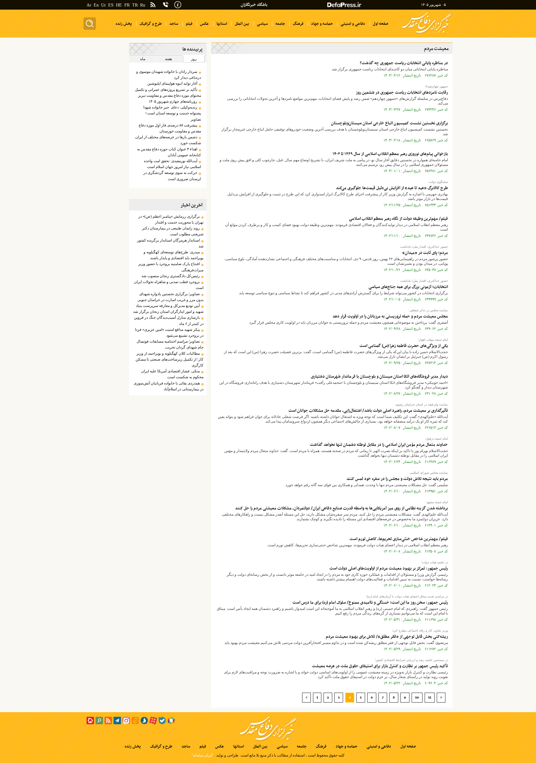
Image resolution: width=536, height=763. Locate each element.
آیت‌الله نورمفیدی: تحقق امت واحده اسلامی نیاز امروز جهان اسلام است (172, 164)
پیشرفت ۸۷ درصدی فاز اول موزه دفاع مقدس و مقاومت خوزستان (170, 128)
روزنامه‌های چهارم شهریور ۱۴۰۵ (173, 101)
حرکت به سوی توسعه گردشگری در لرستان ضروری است (172, 176)
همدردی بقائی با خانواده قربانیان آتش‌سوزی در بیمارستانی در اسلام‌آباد (168, 386)
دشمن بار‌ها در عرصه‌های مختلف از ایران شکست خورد (168, 140)
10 (417, 697)
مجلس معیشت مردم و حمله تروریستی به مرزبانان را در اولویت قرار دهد (390, 316)
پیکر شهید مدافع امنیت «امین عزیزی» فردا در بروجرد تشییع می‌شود (169, 332)
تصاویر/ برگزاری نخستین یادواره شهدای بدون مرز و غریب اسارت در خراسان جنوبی (170, 297)
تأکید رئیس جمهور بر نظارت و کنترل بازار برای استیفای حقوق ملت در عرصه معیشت (380, 666)
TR (135, 5)
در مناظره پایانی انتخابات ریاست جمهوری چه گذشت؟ (404, 63)
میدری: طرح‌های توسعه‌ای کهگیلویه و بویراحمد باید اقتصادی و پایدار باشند (173, 255)
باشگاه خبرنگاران (254, 4)
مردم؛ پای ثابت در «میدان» (425, 252)
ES (111, 5)
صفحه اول (408, 746)
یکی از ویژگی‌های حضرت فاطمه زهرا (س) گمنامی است (404, 345)
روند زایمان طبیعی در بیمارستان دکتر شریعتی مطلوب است (172, 231)
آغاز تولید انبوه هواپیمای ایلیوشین (172, 83)
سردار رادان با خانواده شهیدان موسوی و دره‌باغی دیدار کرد (168, 74)
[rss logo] (153, 5)
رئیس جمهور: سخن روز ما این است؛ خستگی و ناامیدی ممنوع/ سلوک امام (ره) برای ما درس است (370, 602)
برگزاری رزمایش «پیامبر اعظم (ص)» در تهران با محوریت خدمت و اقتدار (170, 219)
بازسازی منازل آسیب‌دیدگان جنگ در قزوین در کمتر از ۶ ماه (168, 320)
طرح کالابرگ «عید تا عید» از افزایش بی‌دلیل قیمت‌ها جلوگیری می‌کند (392, 188)
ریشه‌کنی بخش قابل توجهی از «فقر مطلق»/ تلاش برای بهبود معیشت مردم (387, 636)
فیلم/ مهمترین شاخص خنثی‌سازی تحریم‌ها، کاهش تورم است (399, 539)
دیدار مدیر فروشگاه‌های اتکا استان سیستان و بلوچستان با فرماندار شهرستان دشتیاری (379, 376)
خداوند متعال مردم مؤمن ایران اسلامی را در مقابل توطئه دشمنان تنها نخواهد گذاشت (379, 444)
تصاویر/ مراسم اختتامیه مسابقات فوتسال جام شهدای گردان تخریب (169, 344)
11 (429, 697)
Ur (103, 5)
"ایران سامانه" (202, 755)
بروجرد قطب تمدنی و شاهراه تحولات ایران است (168, 285)
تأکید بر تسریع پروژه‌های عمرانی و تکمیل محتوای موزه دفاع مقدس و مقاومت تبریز (168, 92)
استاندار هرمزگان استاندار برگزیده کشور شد (170, 243)
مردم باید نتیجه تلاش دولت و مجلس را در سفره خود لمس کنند (397, 478)
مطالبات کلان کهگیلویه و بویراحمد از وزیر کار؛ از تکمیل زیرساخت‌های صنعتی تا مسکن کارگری (169, 359)
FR (127, 5)
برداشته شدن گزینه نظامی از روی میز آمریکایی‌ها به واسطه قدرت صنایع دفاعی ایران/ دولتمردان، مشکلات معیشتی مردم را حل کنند (341, 508)
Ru (142, 5)
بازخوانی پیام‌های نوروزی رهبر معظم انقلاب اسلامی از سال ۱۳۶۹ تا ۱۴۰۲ (390, 153)
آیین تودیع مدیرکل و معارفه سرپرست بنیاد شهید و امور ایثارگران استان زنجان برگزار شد (168, 309)
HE (119, 5)
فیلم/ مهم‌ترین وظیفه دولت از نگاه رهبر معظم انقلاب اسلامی (398, 218)
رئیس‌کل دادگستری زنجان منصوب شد (170, 276)
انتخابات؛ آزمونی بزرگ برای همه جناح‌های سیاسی (408, 287)
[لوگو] (427, 33)
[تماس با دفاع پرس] (165, 4)
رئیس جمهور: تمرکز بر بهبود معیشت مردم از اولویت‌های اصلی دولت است (388, 568)
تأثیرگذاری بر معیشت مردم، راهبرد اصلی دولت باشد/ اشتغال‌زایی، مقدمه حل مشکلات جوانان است (368, 410)
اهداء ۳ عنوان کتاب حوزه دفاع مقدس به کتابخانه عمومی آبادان (169, 152)
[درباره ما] (177, 4)
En (96, 5)
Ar (89, 5)
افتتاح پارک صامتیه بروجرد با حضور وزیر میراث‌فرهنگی (170, 267)
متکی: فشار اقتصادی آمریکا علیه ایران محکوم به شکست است (172, 374)
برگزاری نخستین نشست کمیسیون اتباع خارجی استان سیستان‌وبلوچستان (389, 123)
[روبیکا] (171, 720)
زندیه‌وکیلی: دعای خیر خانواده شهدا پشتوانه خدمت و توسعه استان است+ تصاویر (172, 113)
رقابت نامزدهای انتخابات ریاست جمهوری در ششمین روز (402, 92)
